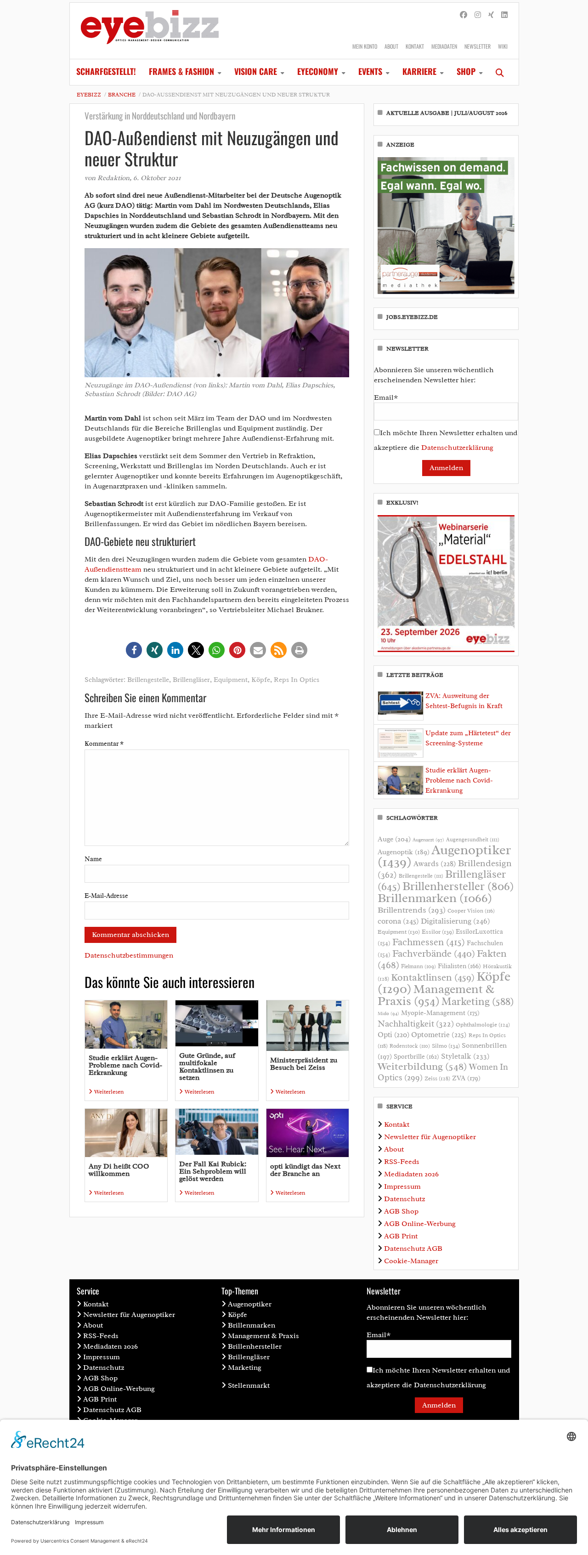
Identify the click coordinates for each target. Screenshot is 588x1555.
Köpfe (260, 679)
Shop (466, 71)
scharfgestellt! (106, 71)
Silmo (446, 1046)
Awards (434, 863)
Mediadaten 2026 (411, 1174)
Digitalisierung (455, 921)
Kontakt (415, 46)
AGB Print (401, 1236)
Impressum (402, 1186)
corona (398, 921)
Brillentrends (412, 909)
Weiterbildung (422, 1066)
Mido (388, 1013)
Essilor (438, 932)
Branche (122, 94)
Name (93, 859)
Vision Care (255, 71)
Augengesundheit (472, 839)
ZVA (466, 1078)
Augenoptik (404, 852)
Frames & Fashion (181, 71)
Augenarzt (428, 840)
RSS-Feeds (401, 1161)
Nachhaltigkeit (416, 1023)
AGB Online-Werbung (420, 1223)
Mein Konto (364, 46)
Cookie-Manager (411, 1261)
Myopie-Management (440, 1013)
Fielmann (418, 966)
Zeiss (437, 1078)
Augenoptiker (444, 855)
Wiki (503, 46)
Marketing (477, 1001)
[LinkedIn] (504, 15)
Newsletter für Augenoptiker (430, 1136)
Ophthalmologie (483, 1024)
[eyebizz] (150, 31)
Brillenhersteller (458, 886)
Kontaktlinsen (433, 977)
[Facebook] (463, 15)
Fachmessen (428, 942)
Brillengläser (191, 679)
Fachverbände (433, 953)
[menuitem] (106, 72)
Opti (393, 1034)
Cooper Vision (471, 910)
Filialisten (459, 966)
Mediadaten (444, 46)
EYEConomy (317, 71)
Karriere (419, 71)
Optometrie (439, 1034)
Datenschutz (404, 1198)
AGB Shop (401, 1211)
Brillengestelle (148, 679)
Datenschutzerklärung (457, 447)
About (391, 46)
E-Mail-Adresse (106, 896)
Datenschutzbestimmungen (129, 955)
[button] (134, 650)
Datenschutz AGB (413, 1248)
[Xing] (491, 15)
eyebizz (89, 94)
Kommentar (104, 744)
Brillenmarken (435, 898)
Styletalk (465, 1056)
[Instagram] (478, 15)
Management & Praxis (436, 995)
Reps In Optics (296, 679)
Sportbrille (416, 1056)
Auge (394, 839)
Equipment (231, 679)
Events (370, 71)
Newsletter (477, 46)
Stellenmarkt (249, 1385)
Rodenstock (410, 1046)
